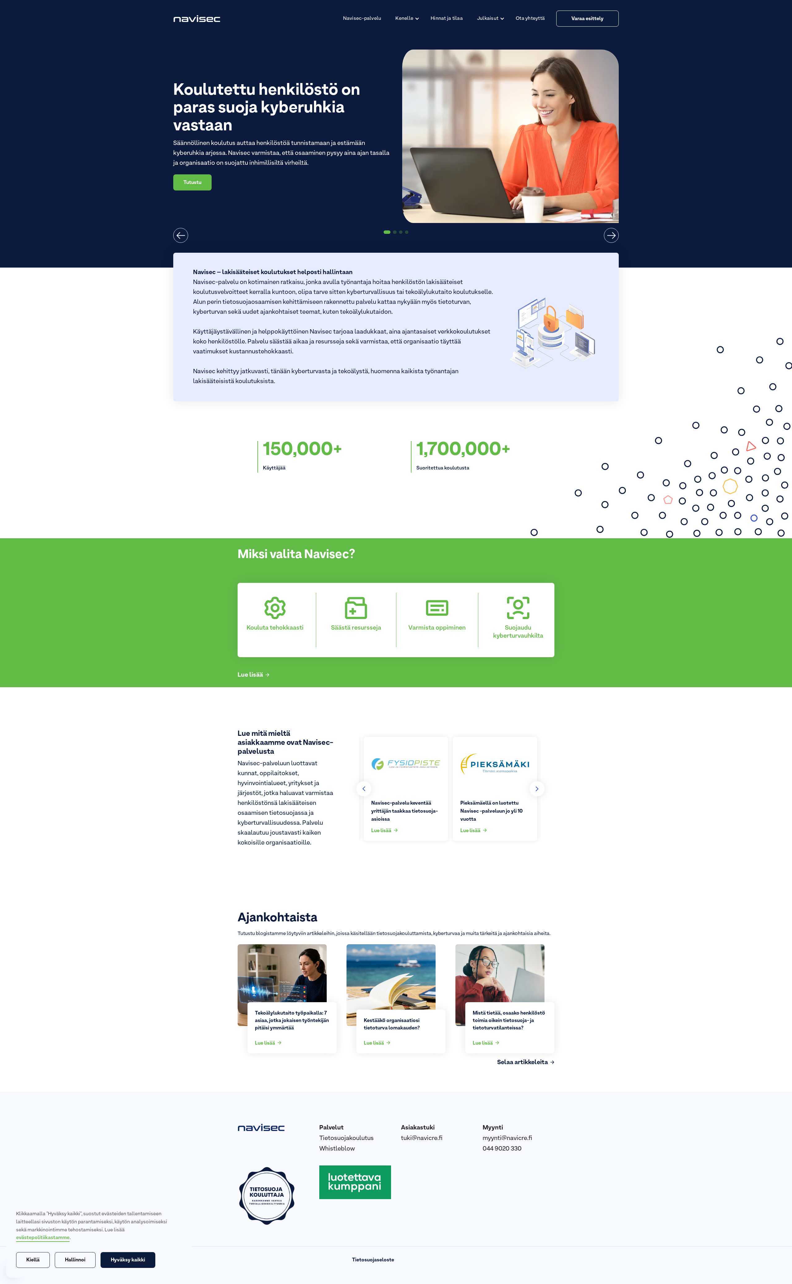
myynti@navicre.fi (507, 1138)
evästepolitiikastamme (43, 1237)
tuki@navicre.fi (421, 1138)
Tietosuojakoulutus (346, 1138)
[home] (198, 18)
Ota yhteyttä (530, 18)
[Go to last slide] (363, 788)
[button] (406, 19)
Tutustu (192, 173)
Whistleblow (337, 1149)
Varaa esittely (587, 18)
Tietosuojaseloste (373, 1260)
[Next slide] (537, 788)
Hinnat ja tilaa (447, 18)
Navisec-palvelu (362, 18)
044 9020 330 (502, 1149)
